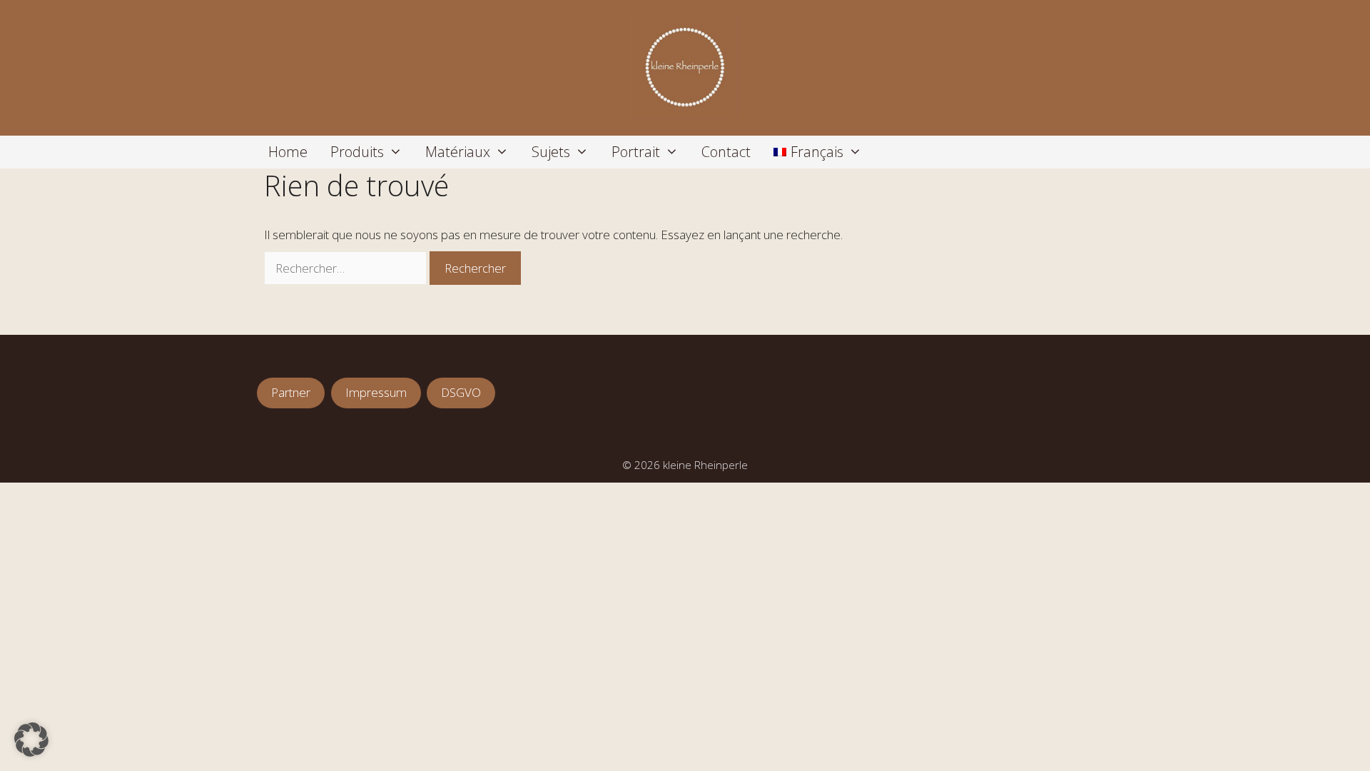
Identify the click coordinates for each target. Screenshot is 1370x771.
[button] (31, 739)
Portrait (636, 151)
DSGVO (461, 392)
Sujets (551, 151)
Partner (290, 392)
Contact (726, 151)
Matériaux (457, 151)
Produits (357, 151)
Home (288, 151)
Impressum (376, 392)
